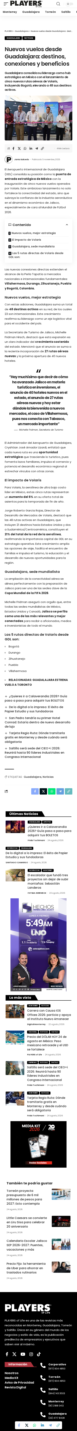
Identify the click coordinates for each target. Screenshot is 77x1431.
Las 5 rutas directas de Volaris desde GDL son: (35, 255)
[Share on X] (19, 148)
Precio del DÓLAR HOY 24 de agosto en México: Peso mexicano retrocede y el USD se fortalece (47, 1043)
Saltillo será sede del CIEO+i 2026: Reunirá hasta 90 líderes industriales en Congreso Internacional (34, 752)
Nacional (33, 1032)
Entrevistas (12, 848)
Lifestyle (47, 822)
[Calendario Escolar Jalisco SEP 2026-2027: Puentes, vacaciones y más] (61, 1244)
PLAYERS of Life (34, 1054)
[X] (14, 1354)
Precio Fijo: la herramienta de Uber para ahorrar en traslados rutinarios (26, 1268)
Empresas (32, 1062)
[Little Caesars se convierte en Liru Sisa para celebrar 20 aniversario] (61, 1221)
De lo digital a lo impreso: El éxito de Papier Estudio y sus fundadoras (34, 709)
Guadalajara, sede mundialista (33, 246)
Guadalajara (13, 38)
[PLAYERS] (26, 4)
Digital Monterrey (36, 1024)
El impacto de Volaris (26, 240)
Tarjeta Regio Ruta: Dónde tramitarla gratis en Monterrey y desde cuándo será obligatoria (36, 737)
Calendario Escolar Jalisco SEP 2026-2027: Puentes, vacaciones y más (27, 1245)
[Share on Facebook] (13, 148)
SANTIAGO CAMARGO (17, 862)
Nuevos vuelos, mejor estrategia (34, 233)
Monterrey (47, 870)
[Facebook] (7, 1354)
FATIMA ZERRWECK (37, 892)
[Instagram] (31, 1354)
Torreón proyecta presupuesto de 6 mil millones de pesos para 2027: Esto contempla (24, 1197)
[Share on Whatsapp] (25, 148)
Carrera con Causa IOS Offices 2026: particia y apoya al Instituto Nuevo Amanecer (49, 1015)
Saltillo (54, 1032)
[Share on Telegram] (36, 148)
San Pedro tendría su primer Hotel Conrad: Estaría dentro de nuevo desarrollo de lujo (37, 722)
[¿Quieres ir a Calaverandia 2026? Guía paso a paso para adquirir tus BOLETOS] (15, 827)
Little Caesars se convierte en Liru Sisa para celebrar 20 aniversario (27, 1222)
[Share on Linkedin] (30, 148)
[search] (58, 4)
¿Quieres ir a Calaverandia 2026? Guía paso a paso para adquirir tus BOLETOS (36, 698)
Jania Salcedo (21, 159)
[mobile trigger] (7, 4)
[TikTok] (38, 1354)
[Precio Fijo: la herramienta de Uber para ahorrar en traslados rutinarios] (61, 1267)
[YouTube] (23, 1354)
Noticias (28, 38)
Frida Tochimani (36, 840)
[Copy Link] (42, 148)
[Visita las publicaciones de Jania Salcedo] (9, 159)
